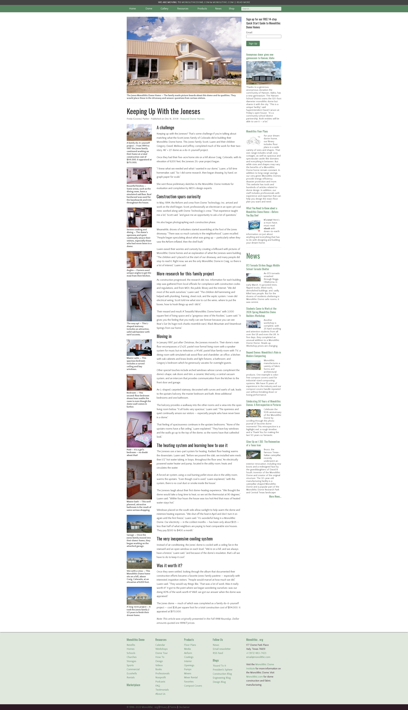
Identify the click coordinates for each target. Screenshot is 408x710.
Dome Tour (161, 653)
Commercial (133, 669)
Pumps (187, 669)
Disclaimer (184, 707)
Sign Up (253, 43)
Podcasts (160, 681)
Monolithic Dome (136, 639)
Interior (188, 661)
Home (132, 8)
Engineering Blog (222, 677)
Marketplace (133, 685)
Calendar (160, 645)
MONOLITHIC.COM (223, 2)
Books (158, 669)
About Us (160, 693)
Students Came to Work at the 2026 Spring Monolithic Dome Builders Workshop (261, 312)
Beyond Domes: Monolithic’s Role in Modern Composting (263, 354)
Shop (231, 8)
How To (159, 657)
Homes (131, 649)
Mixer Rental (191, 677)
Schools (131, 653)
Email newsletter (222, 649)
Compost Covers (193, 685)
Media (187, 649)
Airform (188, 653)
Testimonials (162, 689)
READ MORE (243, 2)
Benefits (131, 645)
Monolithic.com (254, 676)
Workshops (161, 649)
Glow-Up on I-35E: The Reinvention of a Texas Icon (263, 443)
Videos (159, 665)
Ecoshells (132, 673)
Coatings (188, 657)
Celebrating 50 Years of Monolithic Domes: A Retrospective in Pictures (263, 403)
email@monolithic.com (258, 657)
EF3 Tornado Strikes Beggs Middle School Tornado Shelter (263, 267)
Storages (131, 661)
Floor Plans (190, 645)
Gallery (164, 8)
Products (202, 8)
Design (159, 661)
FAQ (157, 685)
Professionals (162, 673)
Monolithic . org (254, 639)
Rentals (131, 677)
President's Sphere (222, 669)
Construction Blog (222, 673)
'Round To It (219, 665)
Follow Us (218, 639)
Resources (182, 8)
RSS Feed (218, 653)
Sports (130, 665)
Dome (149, 8)
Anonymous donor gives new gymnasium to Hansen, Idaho (260, 56)
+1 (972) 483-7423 (256, 653)
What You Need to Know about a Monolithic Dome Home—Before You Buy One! (262, 211)
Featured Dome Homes (192, 119)
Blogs (216, 660)
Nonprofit (160, 677)
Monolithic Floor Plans (257, 131)
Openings (189, 665)
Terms (173, 707)
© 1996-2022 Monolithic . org (142, 707)
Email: (249, 32)
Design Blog (219, 682)
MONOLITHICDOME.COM (196, 2)
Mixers (187, 673)
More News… (275, 496)
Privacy (164, 707)
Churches (132, 657)
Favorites (189, 681)
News (218, 8)
